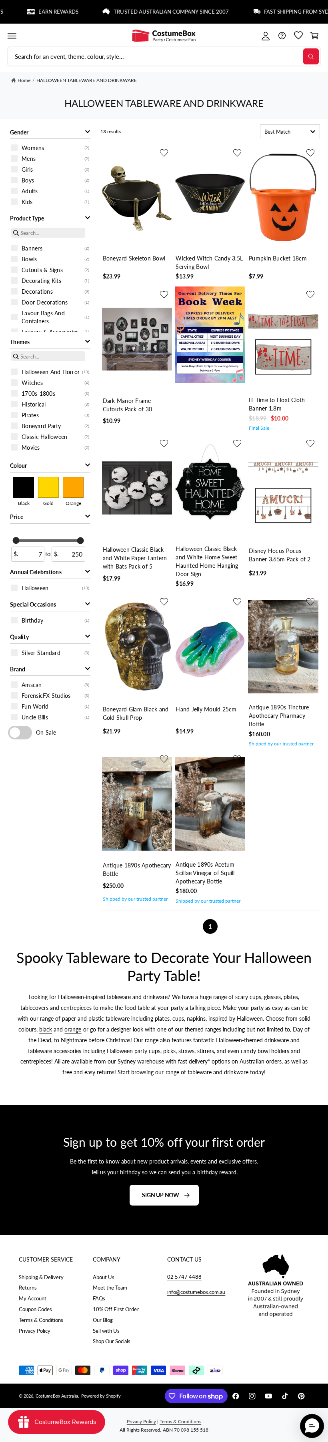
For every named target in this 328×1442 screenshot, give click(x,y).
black (45, 1029)
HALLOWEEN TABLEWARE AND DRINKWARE (86, 80)
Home (24, 80)
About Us (103, 1277)
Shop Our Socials (111, 1341)
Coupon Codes (35, 1309)
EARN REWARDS (42, 12)
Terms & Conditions (41, 1320)
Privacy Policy (34, 1331)
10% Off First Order (116, 1309)
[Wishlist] (298, 36)
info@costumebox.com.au (196, 1292)
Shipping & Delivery (41, 1277)
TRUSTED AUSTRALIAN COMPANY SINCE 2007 (154, 12)
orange (72, 1029)
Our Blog (103, 1320)
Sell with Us (106, 1331)
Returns (28, 1287)
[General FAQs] (282, 36)
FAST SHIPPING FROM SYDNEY (285, 12)
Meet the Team (110, 1287)
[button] (12, 36)
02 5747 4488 (184, 1277)
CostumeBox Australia (57, 1395)
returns (105, 1072)
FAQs (99, 1298)
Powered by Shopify (101, 1395)
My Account (32, 1298)
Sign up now (160, 1195)
